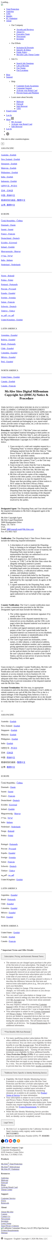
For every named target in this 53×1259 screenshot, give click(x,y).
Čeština (20, 783)
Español (12, 853)
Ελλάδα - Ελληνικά (9, 243)
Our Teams (20, 68)
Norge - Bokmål (7, 276)
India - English (7, 177)
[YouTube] (10, 1142)
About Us (20, 32)
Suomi (10, 792)
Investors (20, 39)
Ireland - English (8, 247)
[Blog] (18, 1142)
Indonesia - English (9, 181)
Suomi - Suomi (7, 229)
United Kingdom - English (12, 320)
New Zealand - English (10, 159)
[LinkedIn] (14, 1142)
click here (17, 1002)
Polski (10, 835)
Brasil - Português (8, 344)
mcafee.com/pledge (43, 1066)
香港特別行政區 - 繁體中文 (13, 200)
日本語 (10, 753)
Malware (20, 101)
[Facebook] (6, 1142)
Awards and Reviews (25, 29)
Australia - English (8, 155)
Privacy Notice (16, 1014)
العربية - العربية (7, 315)
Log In (9, 115)
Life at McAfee (22, 66)
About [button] (8, 21)
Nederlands (15, 827)
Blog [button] (8, 75)
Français (11, 796)
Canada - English (8, 381)
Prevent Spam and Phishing (27, 93)
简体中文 (11, 757)
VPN (8, 14)
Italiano (10, 822)
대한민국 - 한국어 (9, 186)
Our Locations (22, 70)
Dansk (13, 787)
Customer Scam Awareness (27, 86)
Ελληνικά (13, 805)
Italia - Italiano (7, 260)
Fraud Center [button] (11, 111)
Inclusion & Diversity (25, 48)
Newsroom (20, 36)
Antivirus (10, 11)
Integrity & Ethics (23, 50)
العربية (11, 875)
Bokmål (11, 831)
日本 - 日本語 (7, 190)
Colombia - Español (9, 353)
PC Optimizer (11, 18)
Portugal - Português (9, 284)
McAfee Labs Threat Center (27, 54)
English (13, 721)
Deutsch (16, 800)
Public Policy (21, 52)
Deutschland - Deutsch (10, 238)
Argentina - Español (9, 335)
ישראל (10, 818)
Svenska (12, 857)
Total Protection (12, 9)
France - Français (8, 234)
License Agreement (42, 1011)
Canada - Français (8, 386)
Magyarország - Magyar (11, 251)
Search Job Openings (25, 63)
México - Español (8, 357)
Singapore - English (9, 164)
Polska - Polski (7, 280)
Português (14, 844)
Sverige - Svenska (8, 298)
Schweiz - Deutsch (8, 306)
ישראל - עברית (7, 256)
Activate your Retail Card (26, 90)
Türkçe (12, 871)
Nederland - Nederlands (10, 265)
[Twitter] (2, 1142)
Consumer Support (24, 88)
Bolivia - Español (8, 340)
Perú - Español (7, 362)
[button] (10, 119)
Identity (9, 16)
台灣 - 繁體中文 (8, 205)
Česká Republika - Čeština (12, 221)
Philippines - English (9, 172)
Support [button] (9, 77)
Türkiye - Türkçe (8, 311)
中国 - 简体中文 (8, 195)
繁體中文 (21, 762)
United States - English (10, 377)
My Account (16, 122)
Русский (12, 849)
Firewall (19, 104)
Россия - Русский (8, 289)
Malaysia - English (8, 168)
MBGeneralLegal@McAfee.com (20, 529)
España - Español (8, 293)
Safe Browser (22, 106)
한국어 (14, 748)
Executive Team (23, 34)
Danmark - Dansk (8, 225)
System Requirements (39, 1023)
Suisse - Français (8, 302)
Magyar (17, 813)
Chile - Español (7, 348)
